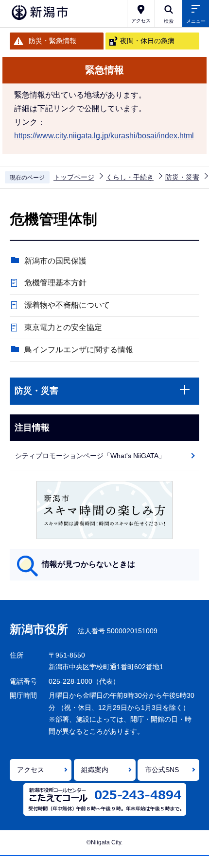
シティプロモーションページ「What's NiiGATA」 (90, 456)
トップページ (73, 177)
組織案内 (94, 770)
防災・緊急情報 (52, 41)
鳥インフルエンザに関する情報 (78, 350)
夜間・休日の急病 (147, 41)
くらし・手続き (130, 177)
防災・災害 (182, 177)
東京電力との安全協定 (63, 327)
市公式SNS (162, 770)
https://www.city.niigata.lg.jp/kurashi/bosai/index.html (104, 136)
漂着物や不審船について (67, 305)
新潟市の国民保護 (55, 261)
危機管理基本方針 (55, 283)
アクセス (30, 770)
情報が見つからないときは (88, 564)
